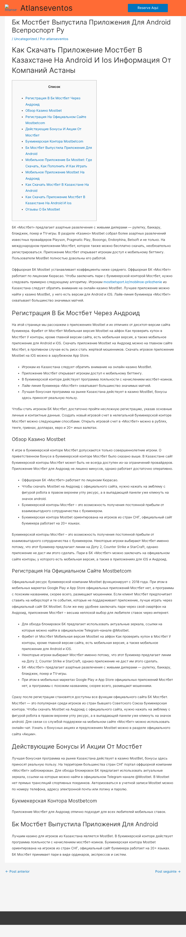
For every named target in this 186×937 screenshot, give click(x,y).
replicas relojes (92, 934)
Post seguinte (168, 871)
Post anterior (17, 871)
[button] (148, 8)
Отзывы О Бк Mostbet (42, 209)
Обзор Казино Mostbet (43, 110)
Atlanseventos (46, 8)
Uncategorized (25, 39)
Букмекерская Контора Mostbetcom (54, 141)
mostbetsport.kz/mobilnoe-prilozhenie (132, 282)
